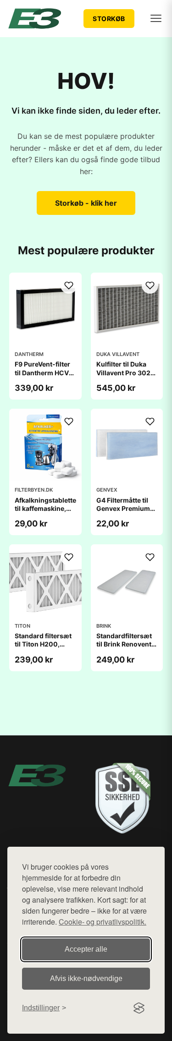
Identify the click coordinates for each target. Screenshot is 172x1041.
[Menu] (156, 18)
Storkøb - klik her (86, 203)
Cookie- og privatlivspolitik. (102, 921)
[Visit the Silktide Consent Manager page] (139, 1008)
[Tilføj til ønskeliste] (69, 285)
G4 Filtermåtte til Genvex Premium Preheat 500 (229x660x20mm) (126, 512)
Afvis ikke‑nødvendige (86, 978)
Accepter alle (86, 949)
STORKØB (109, 18)
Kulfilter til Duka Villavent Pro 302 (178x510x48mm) (125, 372)
